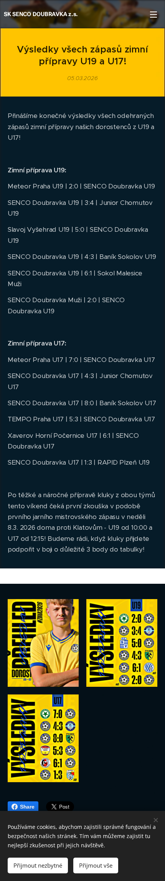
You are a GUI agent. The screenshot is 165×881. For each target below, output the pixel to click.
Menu (153, 14)
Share (27, 807)
